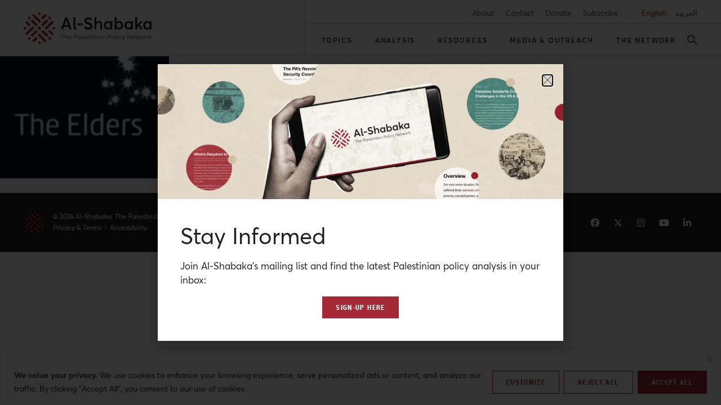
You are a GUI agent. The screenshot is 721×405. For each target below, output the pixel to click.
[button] (547, 80)
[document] (360, 202)
